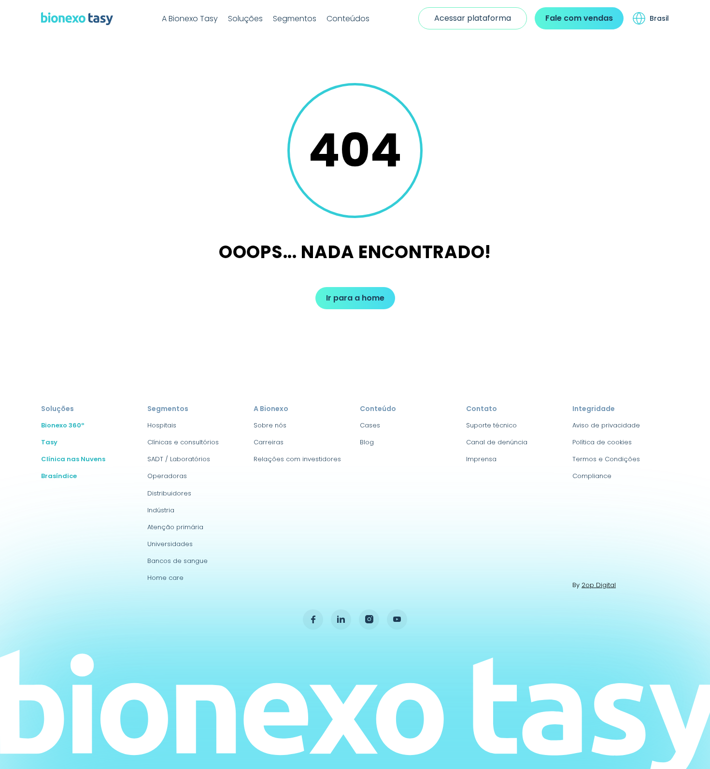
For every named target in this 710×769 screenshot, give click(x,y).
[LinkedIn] (341, 619)
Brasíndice (59, 476)
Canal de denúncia (496, 442)
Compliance (591, 476)
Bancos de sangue (177, 560)
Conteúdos (348, 18)
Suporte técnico (491, 425)
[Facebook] (313, 619)
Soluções (245, 18)
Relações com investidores (297, 459)
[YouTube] (397, 619)
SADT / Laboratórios (178, 459)
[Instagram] (369, 619)
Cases (370, 425)
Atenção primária (175, 527)
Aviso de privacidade (606, 425)
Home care (165, 577)
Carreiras (269, 442)
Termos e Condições (606, 459)
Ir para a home (355, 297)
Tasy (49, 442)
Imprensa (481, 459)
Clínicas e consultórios (183, 442)
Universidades (170, 544)
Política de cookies (602, 442)
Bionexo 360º (63, 425)
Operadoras (167, 476)
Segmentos (294, 18)
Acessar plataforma (472, 18)
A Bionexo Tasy (190, 18)
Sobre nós (270, 425)
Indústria (160, 510)
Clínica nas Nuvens (73, 459)
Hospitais (161, 425)
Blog (367, 442)
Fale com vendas (579, 18)
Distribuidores (169, 493)
